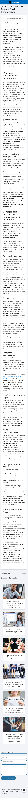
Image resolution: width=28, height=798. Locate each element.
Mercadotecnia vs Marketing (21, 572)
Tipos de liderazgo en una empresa (7, 572)
